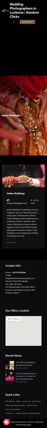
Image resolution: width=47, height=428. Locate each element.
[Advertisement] (23, 50)
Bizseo (23, 422)
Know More (11, 242)
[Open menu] (14, 22)
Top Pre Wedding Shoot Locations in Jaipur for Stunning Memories (26, 376)
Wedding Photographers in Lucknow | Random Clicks (24, 10)
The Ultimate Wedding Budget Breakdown (25, 363)
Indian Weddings (16, 193)
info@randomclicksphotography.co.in (20, 278)
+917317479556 (19, 272)
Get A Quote (27, 22)
